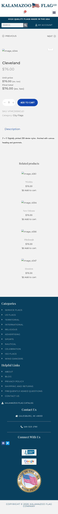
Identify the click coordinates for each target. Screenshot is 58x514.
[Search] (25, 25)
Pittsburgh (29, 239)
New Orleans (29, 210)
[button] (54, 12)
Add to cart (28, 102)
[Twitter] (7, 443)
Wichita (29, 181)
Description (12, 129)
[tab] (29, 129)
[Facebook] (3, 443)
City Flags (18, 115)
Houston (29, 268)
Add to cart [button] (30, 190)
